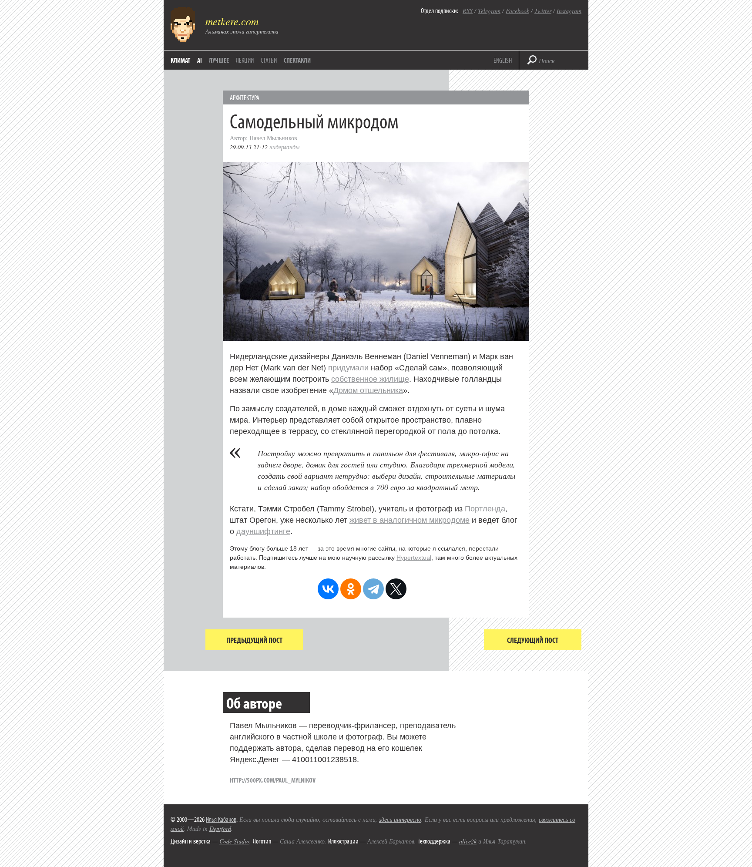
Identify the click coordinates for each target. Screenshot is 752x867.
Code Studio (234, 841)
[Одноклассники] (350, 588)
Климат (180, 60)
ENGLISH (503, 60)
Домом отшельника (368, 390)
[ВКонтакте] (328, 588)
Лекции (245, 60)
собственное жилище (370, 379)
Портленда (485, 508)
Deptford (220, 828)
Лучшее (219, 60)
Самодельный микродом (314, 120)
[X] (396, 588)
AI (199, 60)
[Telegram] (373, 588)
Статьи (269, 60)
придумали (348, 367)
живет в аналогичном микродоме (409, 520)
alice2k (468, 841)
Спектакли (297, 60)
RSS (468, 11)
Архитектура (244, 97)
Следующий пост (532, 640)
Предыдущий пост (254, 640)
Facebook (517, 11)
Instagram (569, 11)
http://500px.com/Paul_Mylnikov (273, 779)
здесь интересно (400, 819)
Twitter (542, 11)
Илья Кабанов (221, 819)
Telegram (489, 11)
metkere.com (231, 21)
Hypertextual (413, 557)
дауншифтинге (263, 531)
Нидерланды (284, 147)
